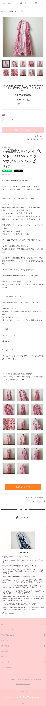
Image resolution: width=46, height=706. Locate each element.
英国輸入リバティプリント (17, 11)
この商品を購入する (23, 487)
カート (39, 3)
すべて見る (39, 80)
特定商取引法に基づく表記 (35, 139)
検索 (24, 3)
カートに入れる (24, 130)
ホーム (3, 11)
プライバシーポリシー (23, 684)
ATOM (19, 679)
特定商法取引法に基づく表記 (32, 679)
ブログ (7, 679)
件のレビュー (8, 174)
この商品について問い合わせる (33, 497)
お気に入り (24, 104)
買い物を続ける (38, 501)
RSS (12, 679)
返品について (39, 136)
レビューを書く (24, 518)
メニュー (9, 3)
